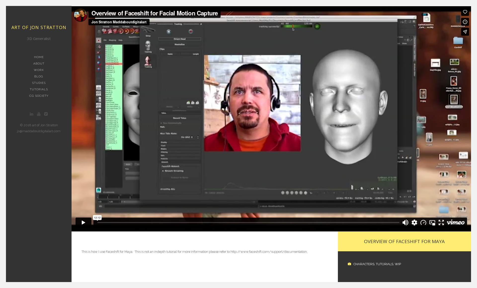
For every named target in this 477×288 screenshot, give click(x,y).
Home (39, 57)
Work (39, 70)
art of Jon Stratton (38, 27)
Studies (39, 83)
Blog (38, 76)
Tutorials (39, 89)
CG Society (38, 95)
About (38, 63)
